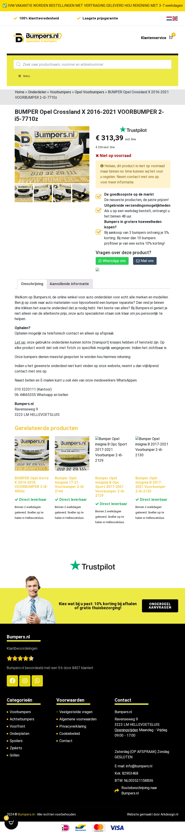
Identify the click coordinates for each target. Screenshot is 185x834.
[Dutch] (169, 18)
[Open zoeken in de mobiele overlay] (92, 64)
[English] (175, 18)
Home (19, 92)
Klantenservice (153, 38)
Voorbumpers (60, 92)
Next (84, 196)
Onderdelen (37, 92)
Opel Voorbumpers (89, 92)
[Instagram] (24, 680)
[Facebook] (12, 680)
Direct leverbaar (32, 499)
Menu (26, 76)
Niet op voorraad (115, 155)
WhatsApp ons (114, 261)
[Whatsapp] (37, 680)
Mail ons (147, 261)
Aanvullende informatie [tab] (69, 284)
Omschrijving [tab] (32, 284)
